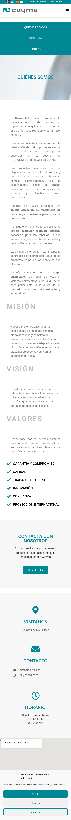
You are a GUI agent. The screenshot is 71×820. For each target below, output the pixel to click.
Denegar (35, 803)
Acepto (35, 794)
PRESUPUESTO (57, 1)
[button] (67, 10)
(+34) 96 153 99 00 (37, 1)
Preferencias (35, 812)
